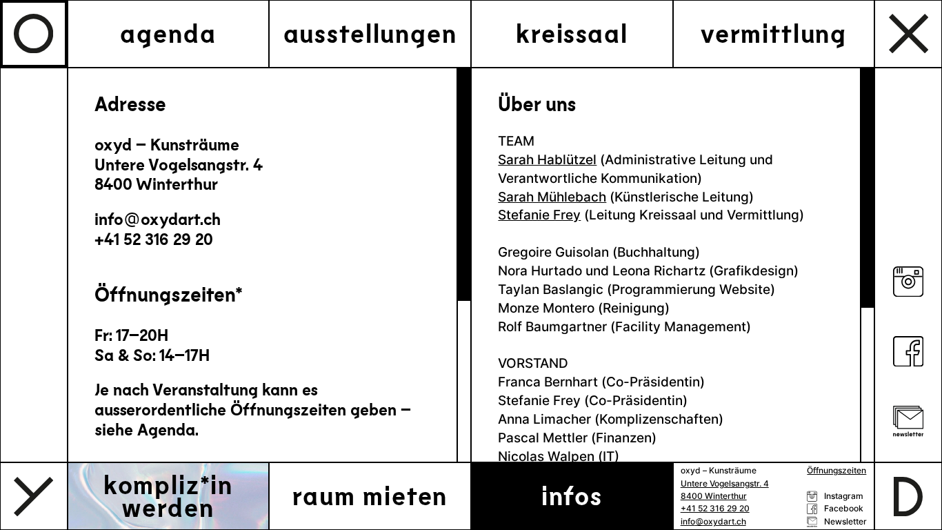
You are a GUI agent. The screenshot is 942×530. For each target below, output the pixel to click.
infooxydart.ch (157, 218)
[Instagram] (908, 284)
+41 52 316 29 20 (153, 238)
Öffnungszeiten (836, 470)
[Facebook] (908, 353)
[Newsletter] (908, 423)
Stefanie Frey (539, 214)
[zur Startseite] (34, 34)
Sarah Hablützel (547, 159)
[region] (269, 265)
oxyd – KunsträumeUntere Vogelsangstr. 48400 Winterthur (178, 164)
